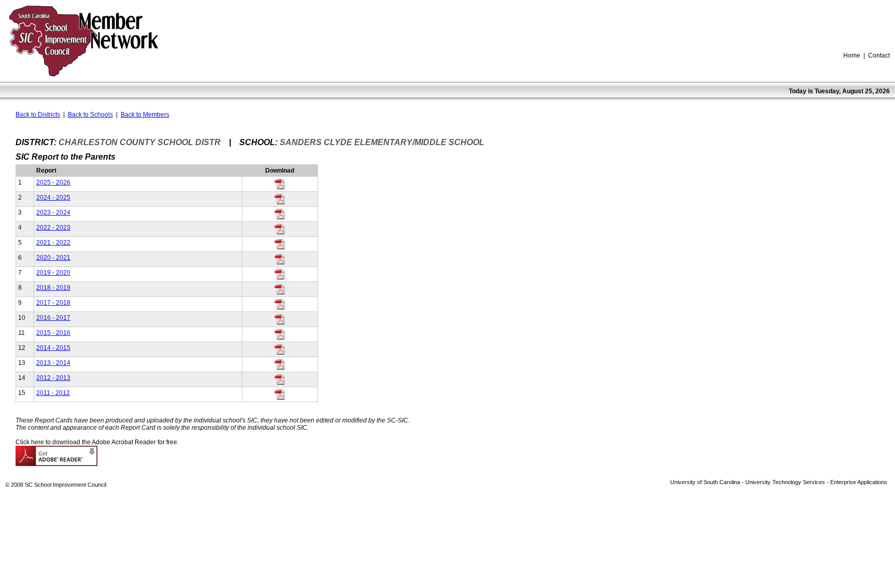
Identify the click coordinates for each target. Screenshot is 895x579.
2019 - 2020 (53, 272)
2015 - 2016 (53, 332)
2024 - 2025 (53, 197)
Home (851, 55)
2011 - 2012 (53, 393)
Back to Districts (38, 114)
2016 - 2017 (53, 317)
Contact (879, 55)
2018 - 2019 (53, 287)
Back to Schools (90, 114)
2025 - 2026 (53, 182)
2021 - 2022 (53, 242)
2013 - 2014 (53, 362)
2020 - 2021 (53, 257)
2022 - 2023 (53, 227)
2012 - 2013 (53, 378)
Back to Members (145, 114)
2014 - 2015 (53, 347)
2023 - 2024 (53, 212)
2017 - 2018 (53, 302)
